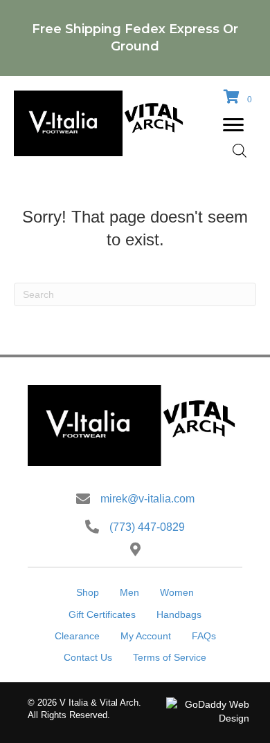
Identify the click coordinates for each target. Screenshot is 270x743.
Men (129, 592)
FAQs (204, 635)
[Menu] (233, 125)
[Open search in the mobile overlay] (239, 150)
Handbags (178, 614)
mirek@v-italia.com (147, 499)
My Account (145, 635)
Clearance (77, 635)
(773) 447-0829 (147, 527)
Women (177, 592)
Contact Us (88, 657)
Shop (87, 592)
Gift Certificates (102, 614)
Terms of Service (169, 657)
